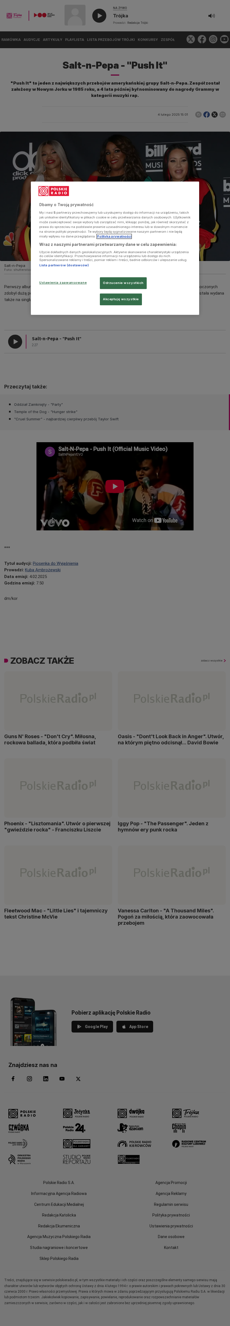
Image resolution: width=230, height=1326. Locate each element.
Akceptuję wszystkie (121, 299)
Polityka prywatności (114, 236)
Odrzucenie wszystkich (123, 283)
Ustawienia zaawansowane (63, 283)
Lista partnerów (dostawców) (64, 265)
